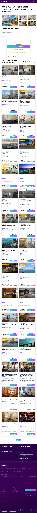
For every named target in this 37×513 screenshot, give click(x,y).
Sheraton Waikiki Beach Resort (26, 349)
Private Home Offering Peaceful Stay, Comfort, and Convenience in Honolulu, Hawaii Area (9, 400)
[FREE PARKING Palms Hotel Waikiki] (10, 169)
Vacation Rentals (4, 485)
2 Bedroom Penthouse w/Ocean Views (9, 324)
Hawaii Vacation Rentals (7, 451)
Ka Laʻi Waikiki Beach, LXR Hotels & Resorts (26, 201)
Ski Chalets (3, 491)
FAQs (2, 499)
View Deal (31, 87)
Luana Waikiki (5, 200)
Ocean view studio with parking (8, 151)
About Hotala (15, 491)
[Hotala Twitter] (27, 495)
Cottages (3, 489)
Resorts (14, 489)
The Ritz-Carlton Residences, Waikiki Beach (27, 325)
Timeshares (3, 493)
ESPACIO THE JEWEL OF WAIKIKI (8, 250)
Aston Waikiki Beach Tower (7, 275)
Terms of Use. (32, 493)
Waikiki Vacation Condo (6, 126)
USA (8, 3)
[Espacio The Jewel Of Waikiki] (27, 169)
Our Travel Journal (4, 496)
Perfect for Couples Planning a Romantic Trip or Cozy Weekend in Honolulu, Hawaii (26, 424)
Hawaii (11, 3)
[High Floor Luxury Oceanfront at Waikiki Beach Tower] (10, 70)
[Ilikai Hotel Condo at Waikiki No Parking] (10, 94)
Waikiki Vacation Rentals (7, 449)
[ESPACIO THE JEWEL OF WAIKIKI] (10, 243)
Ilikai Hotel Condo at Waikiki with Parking (26, 127)
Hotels (14, 487)
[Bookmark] (5, 16)
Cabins (2, 487)
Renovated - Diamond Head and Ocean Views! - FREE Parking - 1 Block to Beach (27, 102)
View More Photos (5, 25)
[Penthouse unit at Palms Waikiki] (10, 218)
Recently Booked (4, 503)
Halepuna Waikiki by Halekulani (26, 299)
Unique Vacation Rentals (18, 484)
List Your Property (4, 501)
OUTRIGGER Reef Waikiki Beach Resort (26, 276)
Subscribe (30, 490)
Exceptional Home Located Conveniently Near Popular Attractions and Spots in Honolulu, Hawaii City (27, 400)
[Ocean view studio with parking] (10, 144)
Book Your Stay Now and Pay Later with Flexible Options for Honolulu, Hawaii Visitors (26, 375)
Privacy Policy (26, 493)
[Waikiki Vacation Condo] (10, 119)
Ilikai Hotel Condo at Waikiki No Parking (9, 101)
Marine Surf (4, 299)
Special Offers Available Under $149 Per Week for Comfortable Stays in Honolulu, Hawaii (9, 424)
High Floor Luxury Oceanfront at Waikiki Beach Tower (8, 77)
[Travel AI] (24, 510)
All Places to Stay (4, 484)
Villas (14, 485)
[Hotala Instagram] (30, 495)
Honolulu (14, 3)
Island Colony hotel (23, 76)
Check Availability (19, 46)
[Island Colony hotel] (27, 70)
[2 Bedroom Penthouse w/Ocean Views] (10, 317)
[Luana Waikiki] (10, 193)
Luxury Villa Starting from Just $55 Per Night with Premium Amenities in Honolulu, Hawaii (9, 375)
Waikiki (18, 3)
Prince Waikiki (22, 250)
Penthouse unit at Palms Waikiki (8, 225)
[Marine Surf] (10, 293)
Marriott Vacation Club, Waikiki (25, 225)
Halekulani (22, 151)
